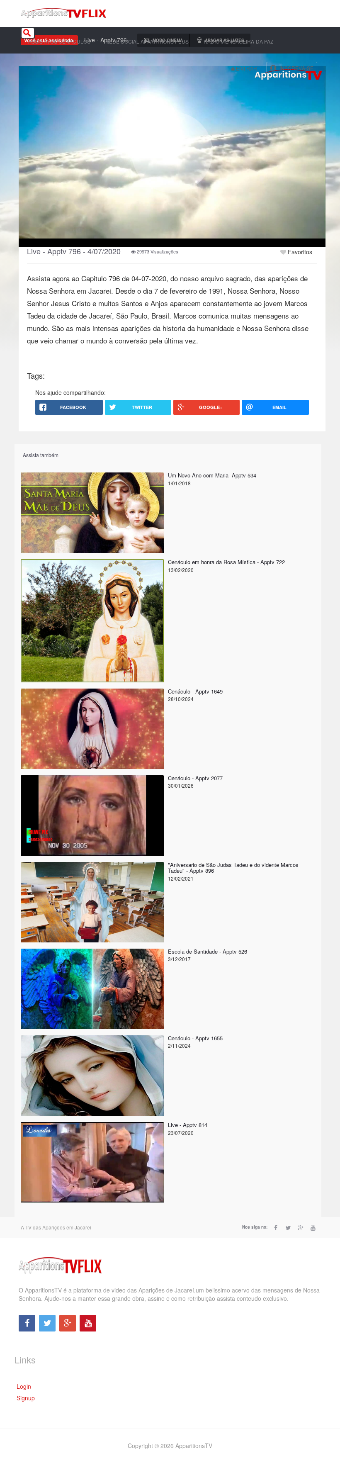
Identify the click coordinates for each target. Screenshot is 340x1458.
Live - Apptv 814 (187, 1125)
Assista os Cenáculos (59, 41)
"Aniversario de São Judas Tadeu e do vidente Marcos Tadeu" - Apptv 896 (233, 867)
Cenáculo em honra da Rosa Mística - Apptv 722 (226, 562)
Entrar (246, 68)
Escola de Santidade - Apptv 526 (207, 951)
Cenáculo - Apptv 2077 (195, 778)
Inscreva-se (296, 67)
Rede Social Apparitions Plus (147, 41)
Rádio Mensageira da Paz (238, 41)
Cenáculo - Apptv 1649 (195, 691)
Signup (26, 1398)
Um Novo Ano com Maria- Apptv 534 (212, 475)
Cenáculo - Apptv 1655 (195, 1038)
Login (24, 1386)
